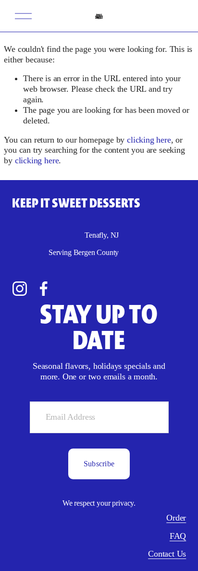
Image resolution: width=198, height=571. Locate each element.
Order (176, 517)
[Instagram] (19, 288)
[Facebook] (43, 288)
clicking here (149, 140)
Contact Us (167, 554)
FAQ (178, 536)
